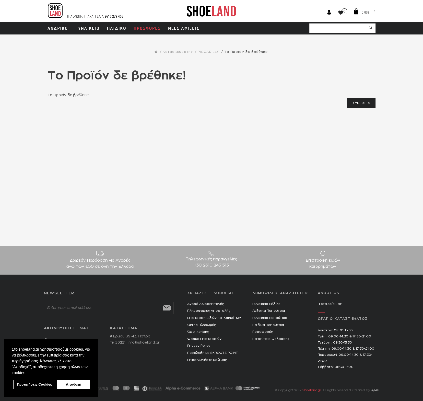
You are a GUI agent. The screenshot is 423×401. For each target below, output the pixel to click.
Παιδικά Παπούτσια (268, 325)
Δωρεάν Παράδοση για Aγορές (100, 263)
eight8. (375, 390)
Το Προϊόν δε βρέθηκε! (246, 52)
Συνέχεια (361, 103)
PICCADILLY (208, 52)
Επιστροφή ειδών (323, 263)
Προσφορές (262, 332)
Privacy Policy (198, 345)
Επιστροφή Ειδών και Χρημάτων (214, 318)
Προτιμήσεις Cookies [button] (34, 384)
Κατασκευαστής (178, 52)
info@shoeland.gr (144, 342)
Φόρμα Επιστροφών (204, 339)
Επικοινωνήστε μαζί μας (207, 360)
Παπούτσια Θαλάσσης (270, 339)
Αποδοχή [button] (73, 384)
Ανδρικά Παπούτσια (268, 310)
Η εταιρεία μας (329, 304)
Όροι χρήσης (198, 332)
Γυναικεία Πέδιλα (266, 304)
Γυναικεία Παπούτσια (269, 318)
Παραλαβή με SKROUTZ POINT (212, 353)
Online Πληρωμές (201, 325)
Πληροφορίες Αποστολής (208, 310)
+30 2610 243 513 (211, 265)
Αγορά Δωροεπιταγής (205, 304)
